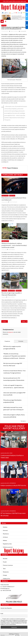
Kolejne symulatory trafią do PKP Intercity (13, 485)
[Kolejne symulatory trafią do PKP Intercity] (14, 470)
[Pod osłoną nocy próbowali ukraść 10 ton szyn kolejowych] (14, 186)
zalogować (10, 332)
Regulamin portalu (7, 543)
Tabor (4, 568)
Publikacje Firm (5, 241)
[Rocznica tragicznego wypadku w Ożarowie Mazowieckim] (14, 281)
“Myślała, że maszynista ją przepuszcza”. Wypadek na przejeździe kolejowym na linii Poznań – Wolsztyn (14, 356)
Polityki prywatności (8, 547)
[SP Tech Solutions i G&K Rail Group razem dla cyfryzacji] (14, 498)
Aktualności (4, 290)
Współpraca (6, 533)
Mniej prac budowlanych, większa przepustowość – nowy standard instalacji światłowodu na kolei (14, 245)
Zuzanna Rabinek (11, 297)
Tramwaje (4, 25)
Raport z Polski (5, 195)
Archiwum (5, 537)
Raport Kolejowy (14, 31)
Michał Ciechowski (13, 202)
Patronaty (5, 530)
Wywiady (5, 558)
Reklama (5, 540)
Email (2, 613)
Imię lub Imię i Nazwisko (6, 608)
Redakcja (5, 527)
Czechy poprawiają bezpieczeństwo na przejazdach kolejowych (5, 321)
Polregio (5, 575)
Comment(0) (23, 31)
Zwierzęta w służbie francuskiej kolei (24, 321)
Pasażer (5, 562)
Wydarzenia (12, 195)
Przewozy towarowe (8, 565)
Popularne (7, 341)
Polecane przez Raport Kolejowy (14, 427)
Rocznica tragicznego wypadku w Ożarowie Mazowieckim (12, 294)
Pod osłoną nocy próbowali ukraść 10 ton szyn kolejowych (14, 199)
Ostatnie (20, 341)
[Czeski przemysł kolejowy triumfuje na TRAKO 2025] (14, 440)
